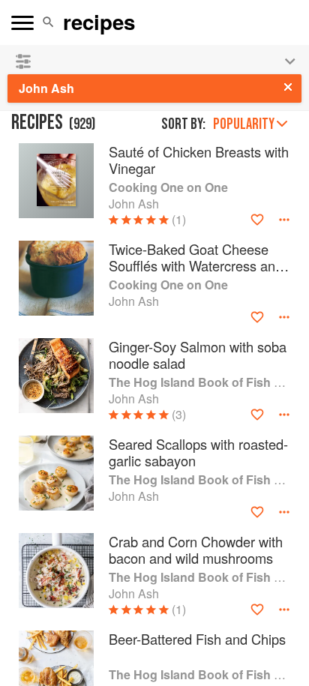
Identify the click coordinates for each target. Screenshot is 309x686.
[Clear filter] (288, 87)
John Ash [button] (46, 88)
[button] (48, 22)
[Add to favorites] (257, 219)
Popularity (243, 124)
